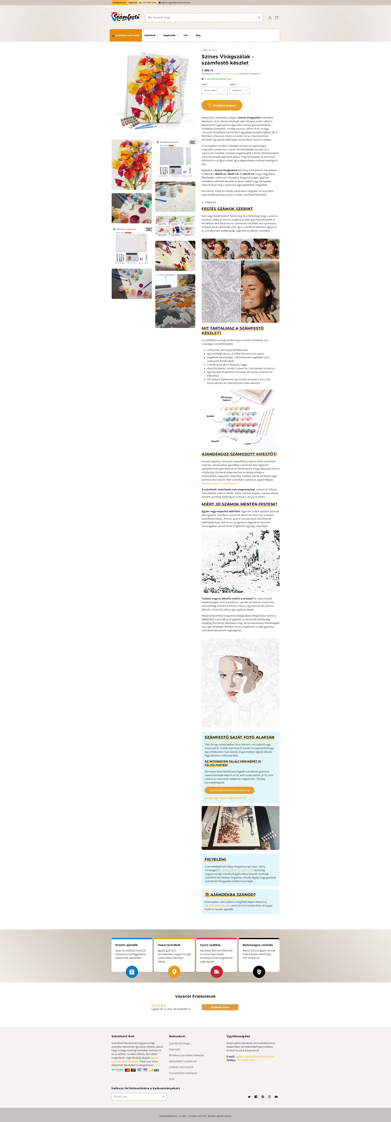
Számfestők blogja (179, 1043)
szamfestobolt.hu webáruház (237, 870)
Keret (204, 84)
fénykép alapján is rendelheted (219, 483)
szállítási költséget (229, 73)
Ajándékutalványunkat (217, 905)
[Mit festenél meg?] (259, 17)
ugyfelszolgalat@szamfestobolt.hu (175, 2)
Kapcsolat (174, 1049)
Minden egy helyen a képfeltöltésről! (225, 798)
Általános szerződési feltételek (186, 1055)
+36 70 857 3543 (149, 2)
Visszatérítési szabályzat (183, 1073)
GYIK (171, 1079)
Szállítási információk (181, 1067)
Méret (233, 84)
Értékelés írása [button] (220, 1007)
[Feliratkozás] (163, 1096)
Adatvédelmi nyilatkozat (183, 1061)
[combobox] (204, 17)
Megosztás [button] (210, 202)
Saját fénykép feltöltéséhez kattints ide (229, 790)
